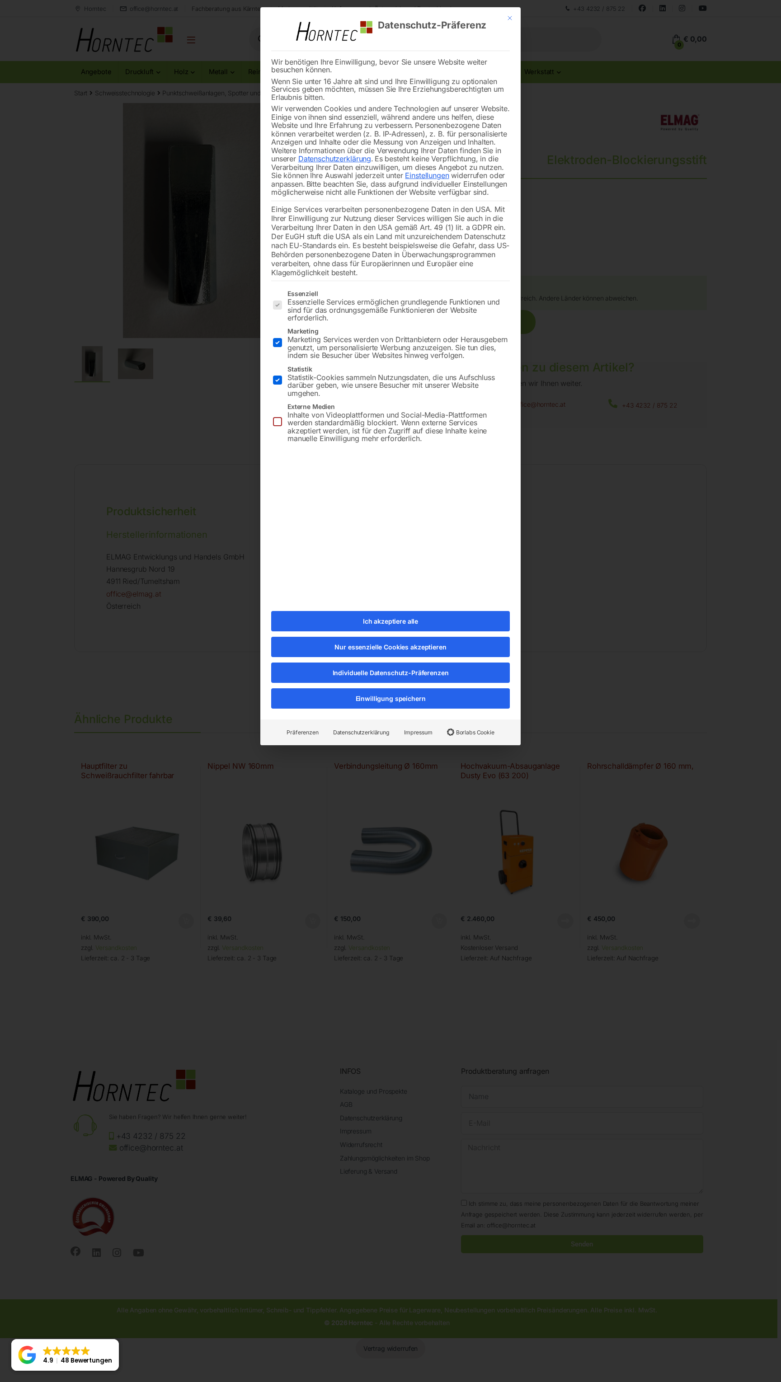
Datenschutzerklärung (334, 158)
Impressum (418, 732)
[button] (65, 1355)
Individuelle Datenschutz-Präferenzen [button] (391, 673)
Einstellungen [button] (427, 175)
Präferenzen (302, 732)
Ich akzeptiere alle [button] (390, 621)
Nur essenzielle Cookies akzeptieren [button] (390, 647)
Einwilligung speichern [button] (391, 698)
